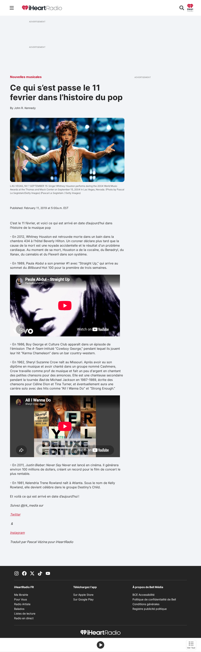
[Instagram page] (16, 573)
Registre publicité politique (149, 608)
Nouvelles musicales (26, 77)
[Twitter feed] (32, 573)
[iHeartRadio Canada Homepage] (42, 7)
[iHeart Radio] (190, 7)
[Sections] (12, 8)
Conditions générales (145, 604)
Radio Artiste (22, 604)
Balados (19, 608)
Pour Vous (20, 599)
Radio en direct (24, 618)
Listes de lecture (24, 613)
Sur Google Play (83, 599)
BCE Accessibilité (143, 594)
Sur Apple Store (83, 594)
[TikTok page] (40, 573)
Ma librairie (21, 594)
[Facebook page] (24, 573)
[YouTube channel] (48, 573)
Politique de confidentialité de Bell (154, 599)
